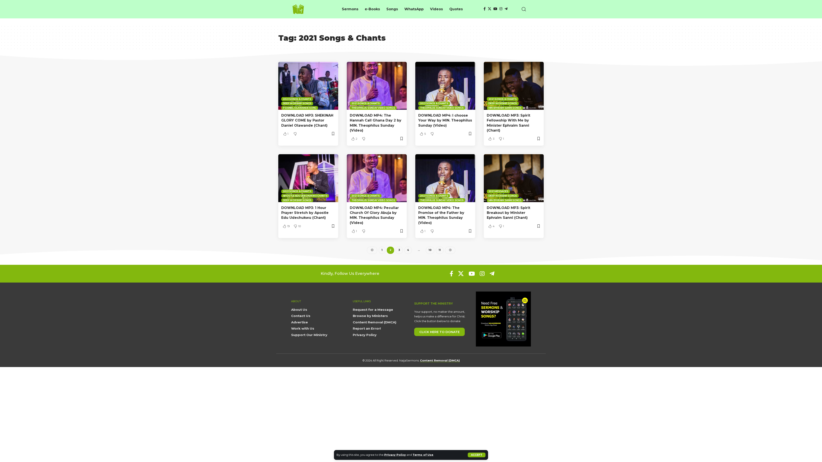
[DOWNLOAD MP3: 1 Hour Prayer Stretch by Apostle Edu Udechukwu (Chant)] (308, 178)
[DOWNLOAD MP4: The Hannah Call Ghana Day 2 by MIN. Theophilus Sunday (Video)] (377, 86)
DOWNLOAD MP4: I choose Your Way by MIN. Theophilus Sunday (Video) (445, 120)
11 (440, 250)
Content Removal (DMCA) (440, 360)
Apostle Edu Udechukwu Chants (305, 195)
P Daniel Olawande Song (300, 107)
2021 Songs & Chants (297, 99)
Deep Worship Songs (297, 103)
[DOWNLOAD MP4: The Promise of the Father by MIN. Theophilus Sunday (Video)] (445, 178)
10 (430, 250)
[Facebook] (484, 9)
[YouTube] (495, 9)
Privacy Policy (395, 454)
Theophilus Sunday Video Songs (373, 107)
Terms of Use (422, 454)
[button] (476, 455)
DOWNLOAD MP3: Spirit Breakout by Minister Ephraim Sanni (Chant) (508, 213)
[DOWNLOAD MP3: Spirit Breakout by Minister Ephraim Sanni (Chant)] (514, 178)
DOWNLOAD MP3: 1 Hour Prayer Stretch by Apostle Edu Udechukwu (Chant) (305, 213)
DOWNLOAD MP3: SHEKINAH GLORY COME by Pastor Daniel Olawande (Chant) (307, 120)
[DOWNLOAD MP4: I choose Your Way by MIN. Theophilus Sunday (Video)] (445, 86)
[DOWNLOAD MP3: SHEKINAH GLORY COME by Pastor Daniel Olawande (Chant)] (308, 86)
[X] (489, 9)
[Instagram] (500, 9)
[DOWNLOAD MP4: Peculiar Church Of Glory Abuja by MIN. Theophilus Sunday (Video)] (377, 178)
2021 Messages (498, 191)
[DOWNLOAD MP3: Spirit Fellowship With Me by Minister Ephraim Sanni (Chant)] (514, 86)
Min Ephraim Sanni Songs (504, 107)
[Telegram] (506, 9)
